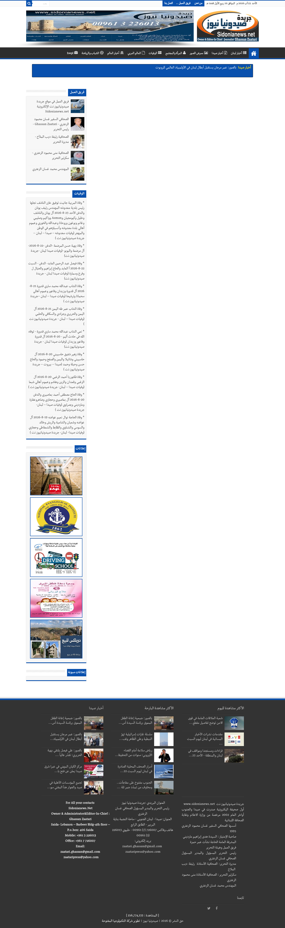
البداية (254, 53)
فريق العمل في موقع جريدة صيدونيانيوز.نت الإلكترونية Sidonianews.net (53, 107)
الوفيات (153, 53)
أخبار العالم (113, 53)
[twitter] (209, 908)
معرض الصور (196, 53)
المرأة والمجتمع (173, 53)
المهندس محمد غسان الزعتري (50, 169)
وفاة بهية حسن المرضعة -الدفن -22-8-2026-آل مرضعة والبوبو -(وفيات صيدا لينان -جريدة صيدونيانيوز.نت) (56, 251)
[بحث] (29, 3)
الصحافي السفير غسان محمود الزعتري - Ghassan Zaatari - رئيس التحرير (51, 125)
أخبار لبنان (236, 53)
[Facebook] (216, 908)
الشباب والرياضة (90, 53)
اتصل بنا (168, 3)
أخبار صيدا (217, 53)
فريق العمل (185, 3)
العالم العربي (134, 53)
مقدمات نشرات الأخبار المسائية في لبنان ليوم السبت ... (205, 739)
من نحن (198, 3)
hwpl (70, 53)
